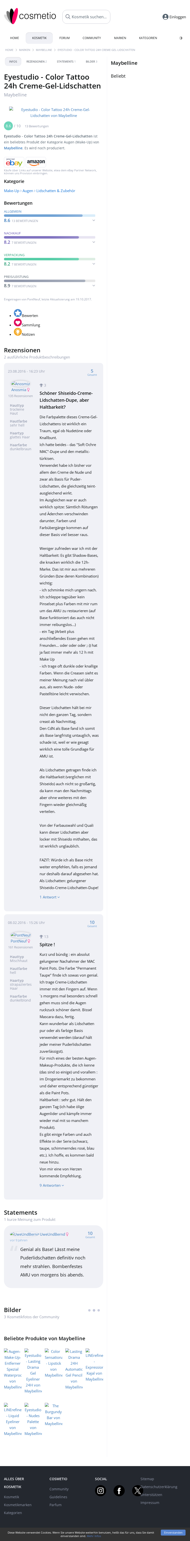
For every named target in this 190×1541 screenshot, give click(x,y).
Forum (64, 38)
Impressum (150, 1502)
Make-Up (11, 190)
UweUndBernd (52, 1234)
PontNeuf (33, 299)
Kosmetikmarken (18, 1504)
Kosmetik (39, 38)
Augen (28, 190)
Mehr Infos (94, 1536)
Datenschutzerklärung (159, 1486)
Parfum (55, 1504)
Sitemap (147, 1478)
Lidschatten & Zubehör (55, 190)
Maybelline (44, 50)
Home (14, 38)
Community (92, 38)
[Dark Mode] (181, 38)
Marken (120, 38)
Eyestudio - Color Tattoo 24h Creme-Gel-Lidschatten (96, 50)
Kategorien (148, 38)
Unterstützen (151, 1494)
